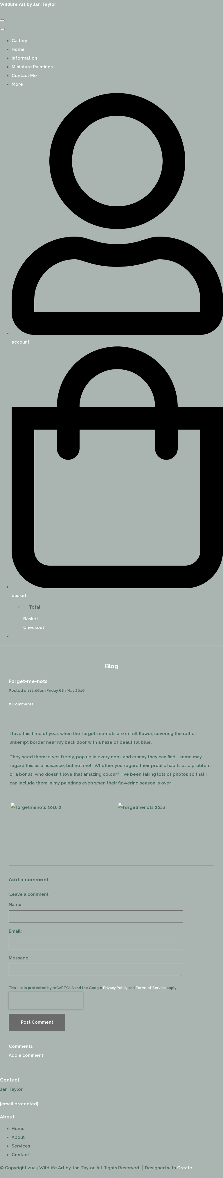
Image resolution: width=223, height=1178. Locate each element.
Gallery (19, 40)
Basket (30, 618)
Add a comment (26, 1055)
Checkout (33, 627)
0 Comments (21, 704)
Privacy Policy (115, 988)
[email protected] (19, 1104)
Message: (19, 958)
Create (184, 1167)
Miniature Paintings (32, 66)
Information (24, 58)
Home (18, 49)
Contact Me (24, 75)
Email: (15, 931)
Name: (16, 904)
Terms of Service (151, 988)
